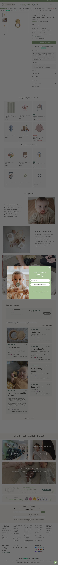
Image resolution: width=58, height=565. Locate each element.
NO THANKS (40, 288)
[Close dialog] (50, 267)
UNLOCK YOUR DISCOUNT (40, 284)
